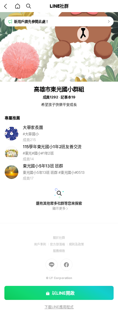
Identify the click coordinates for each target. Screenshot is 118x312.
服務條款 (59, 251)
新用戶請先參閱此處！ (31, 21)
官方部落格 (59, 244)
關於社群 (59, 238)
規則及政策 (76, 244)
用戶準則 (42, 244)
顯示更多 (59, 208)
